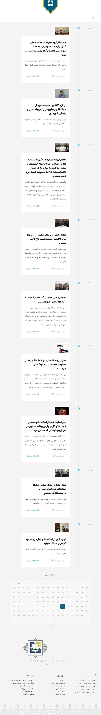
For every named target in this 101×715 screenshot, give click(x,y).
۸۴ (72, 606)
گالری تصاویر (61, 691)
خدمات (62, 680)
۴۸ (14, 592)
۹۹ (77, 611)
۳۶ (72, 592)
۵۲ (72, 597)
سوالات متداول (60, 694)
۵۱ (77, 597)
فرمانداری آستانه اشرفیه (26, 686)
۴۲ (43, 592)
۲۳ (58, 588)
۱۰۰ (72, 611)
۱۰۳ (58, 611)
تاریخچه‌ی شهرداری (58, 683)
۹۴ (24, 606)
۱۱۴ (82, 615)
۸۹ (48, 606)
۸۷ (58, 606)
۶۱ (28, 597)
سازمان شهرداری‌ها (28, 688)
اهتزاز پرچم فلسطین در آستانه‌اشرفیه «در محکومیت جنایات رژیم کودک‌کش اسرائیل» (45, 364)
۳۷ (67, 592)
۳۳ (87, 592)
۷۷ (29, 602)
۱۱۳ (87, 615)
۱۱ (38, 583)
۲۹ (29, 588)
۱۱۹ (58, 615)
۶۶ (82, 602)
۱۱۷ (68, 615)
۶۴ (14, 597)
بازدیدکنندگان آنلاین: (87, 680)
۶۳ (19, 597)
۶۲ (24, 597)
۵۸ (43, 597)
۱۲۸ (14, 615)
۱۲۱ (48, 615)
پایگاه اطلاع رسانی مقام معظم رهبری (21, 680)
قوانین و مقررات (59, 686)
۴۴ (33, 592)
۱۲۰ (53, 615)
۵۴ (63, 597)
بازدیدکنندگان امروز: (87, 686)
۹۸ (82, 611)
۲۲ (63, 588)
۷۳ (48, 602)
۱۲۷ (19, 615)
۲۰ (72, 588)
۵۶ (53, 597)
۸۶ (63, 606)
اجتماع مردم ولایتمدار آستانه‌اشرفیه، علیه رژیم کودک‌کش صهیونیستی (45, 300)
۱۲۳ (38, 615)
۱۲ (33, 583)
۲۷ (38, 588)
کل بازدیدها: (90, 689)
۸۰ (14, 602)
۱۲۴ (33, 615)
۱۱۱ (19, 611)
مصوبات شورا (60, 688)
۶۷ (77, 602)
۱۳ (28, 583)
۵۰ (82, 597)
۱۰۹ (28, 611)
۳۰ (24, 588)
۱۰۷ (38, 611)
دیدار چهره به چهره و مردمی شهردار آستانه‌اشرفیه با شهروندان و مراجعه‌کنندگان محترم (49, 489)
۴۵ (29, 592)
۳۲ (14, 588)
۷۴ (43, 602)
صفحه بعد (51, 626)
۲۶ (43, 588)
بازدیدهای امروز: (88, 683)
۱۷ (87, 588)
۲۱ (67, 588)
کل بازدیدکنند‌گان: (88, 692)
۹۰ (43, 606)
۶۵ (87, 602)
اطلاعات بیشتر (31, 76)
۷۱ (58, 602)
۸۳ (77, 606)
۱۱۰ (24, 611)
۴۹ (87, 597)
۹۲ (33, 606)
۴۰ (53, 592)
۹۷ (87, 611)
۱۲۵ (28, 615)
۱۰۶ (43, 611)
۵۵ (58, 597)
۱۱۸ (63, 615)
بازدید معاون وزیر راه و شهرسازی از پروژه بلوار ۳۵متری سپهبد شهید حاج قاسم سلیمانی (46, 239)
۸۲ (82, 606)
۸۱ (87, 606)
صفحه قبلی (49, 575)
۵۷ (48, 597)
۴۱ (48, 592)
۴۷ (19, 592)
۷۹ (19, 602)
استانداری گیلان (28, 694)
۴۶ (24, 592)
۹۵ (19, 606)
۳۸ (63, 592)
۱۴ (24, 583)
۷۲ (53, 602)
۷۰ (63, 602)
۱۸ (82, 588)
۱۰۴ (53, 611)
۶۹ (67, 602)
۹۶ (14, 606)
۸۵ (68, 606)
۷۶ (33, 602)
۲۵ (48, 588)
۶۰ (33, 597)
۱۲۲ (43, 615)
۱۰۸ (33, 611)
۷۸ (24, 602)
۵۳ (68, 597)
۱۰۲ (63, 611)
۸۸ (53, 606)
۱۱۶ (72, 615)
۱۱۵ (77, 615)
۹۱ (38, 606)
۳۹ (58, 592)
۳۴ (82, 592)
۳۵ (77, 592)
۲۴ (53, 588)
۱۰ (43, 583)
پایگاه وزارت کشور (28, 691)
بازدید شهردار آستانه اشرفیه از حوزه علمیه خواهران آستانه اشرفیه (46, 541)
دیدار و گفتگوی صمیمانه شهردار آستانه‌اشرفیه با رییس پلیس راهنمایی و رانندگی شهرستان (46, 109)
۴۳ (38, 592)
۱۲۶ (24, 615)
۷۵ (38, 602)
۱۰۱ (68, 611)
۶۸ (72, 602)
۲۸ (33, 588)
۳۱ (19, 588)
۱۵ (19, 583)
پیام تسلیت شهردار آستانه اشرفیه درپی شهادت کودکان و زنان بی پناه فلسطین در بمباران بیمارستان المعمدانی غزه (46, 426)
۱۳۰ (48, 620)
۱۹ (77, 588)
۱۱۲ (14, 611)
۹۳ (29, 606)
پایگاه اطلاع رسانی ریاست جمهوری (22, 683)
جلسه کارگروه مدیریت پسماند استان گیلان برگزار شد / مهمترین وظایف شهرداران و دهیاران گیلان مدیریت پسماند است (45, 49)
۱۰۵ (48, 611)
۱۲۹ (53, 620)
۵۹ (38, 597)
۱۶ (14, 583)
